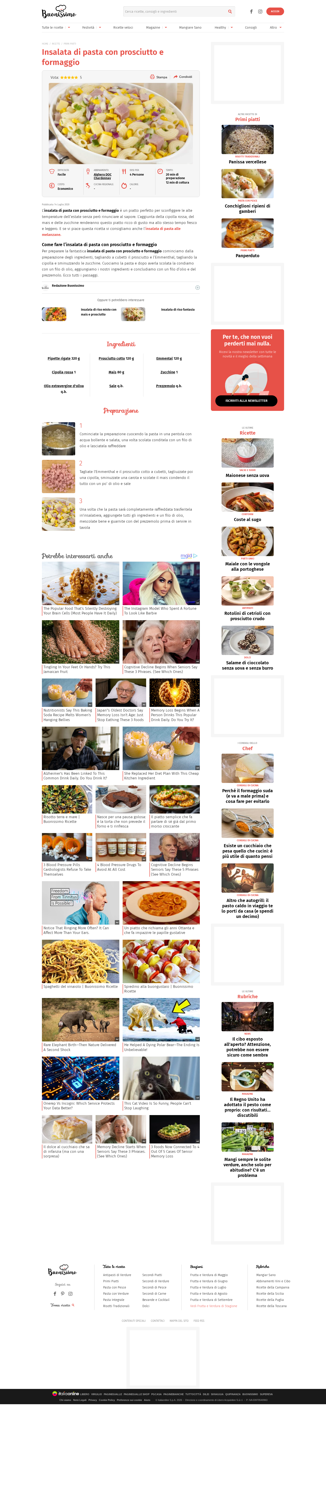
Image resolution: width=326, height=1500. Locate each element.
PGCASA (156, 1394)
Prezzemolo (165, 386)
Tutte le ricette (52, 27)
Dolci (145, 1306)
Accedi (275, 11)
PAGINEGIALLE (113, 1394)
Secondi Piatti (152, 1275)
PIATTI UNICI (247, 558)
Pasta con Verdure (116, 1294)
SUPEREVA (266, 1394)
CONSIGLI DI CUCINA (247, 785)
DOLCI (247, 657)
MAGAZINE (247, 1093)
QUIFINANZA (233, 1394)
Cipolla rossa (62, 372)
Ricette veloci (123, 27)
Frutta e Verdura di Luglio (208, 1287)
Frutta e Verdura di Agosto (208, 1294)
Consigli (251, 27)
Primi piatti (247, 117)
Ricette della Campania (272, 1287)
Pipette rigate (59, 358)
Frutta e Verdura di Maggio (209, 1275)
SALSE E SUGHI (247, 470)
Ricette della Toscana (271, 1306)
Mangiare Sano (190, 27)
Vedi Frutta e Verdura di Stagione (213, 1306)
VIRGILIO (96, 1394)
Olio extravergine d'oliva (64, 386)
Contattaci (158, 1320)
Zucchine (168, 372)
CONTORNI (247, 514)
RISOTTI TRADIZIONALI (247, 156)
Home (45, 43)
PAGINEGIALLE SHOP (136, 1394)
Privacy (92, 1400)
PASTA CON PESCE (247, 200)
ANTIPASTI (247, 608)
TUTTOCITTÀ (193, 1394)
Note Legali (79, 1400)
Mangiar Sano (266, 1275)
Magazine (153, 27)
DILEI (206, 1394)
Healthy (220, 27)
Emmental (164, 358)
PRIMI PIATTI (70, 43)
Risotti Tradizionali (116, 1306)
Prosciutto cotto (112, 358)
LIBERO (84, 1394)
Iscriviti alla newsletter (246, 401)
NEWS (247, 1033)
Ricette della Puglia (270, 1300)
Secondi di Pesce (154, 1287)
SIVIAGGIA (217, 1394)
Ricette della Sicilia (270, 1294)
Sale (112, 386)
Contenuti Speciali (134, 1320)
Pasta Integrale (113, 1300)
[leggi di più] (197, 287)
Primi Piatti (111, 1281)
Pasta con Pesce (114, 1287)
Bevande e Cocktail (155, 1300)
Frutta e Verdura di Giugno (209, 1281)
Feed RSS (199, 1320)
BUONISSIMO (250, 1394)
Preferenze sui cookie (129, 1400)
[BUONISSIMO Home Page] (59, 11)
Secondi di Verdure (155, 1281)
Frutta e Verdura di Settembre (211, 1300)
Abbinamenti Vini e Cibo (273, 1281)
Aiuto (147, 1400)
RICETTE (56, 43)
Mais (112, 372)
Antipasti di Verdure (117, 1275)
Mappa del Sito (179, 1320)
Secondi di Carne (154, 1294)
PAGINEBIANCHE (173, 1394)
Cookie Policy (107, 1400)
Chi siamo (65, 1400)
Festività (88, 27)
